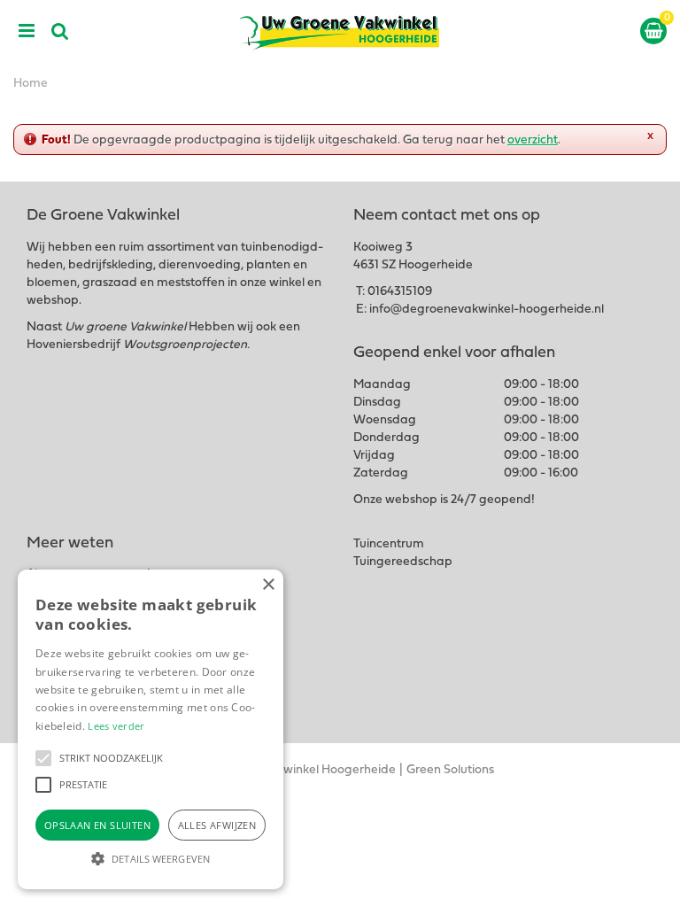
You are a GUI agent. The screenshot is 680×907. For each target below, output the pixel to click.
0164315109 (399, 292)
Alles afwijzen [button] (217, 825)
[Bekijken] (653, 31)
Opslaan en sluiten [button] (97, 825)
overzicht (532, 140)
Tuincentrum (388, 544)
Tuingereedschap (402, 562)
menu (26, 31)
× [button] (267, 585)
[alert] (150, 729)
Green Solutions (450, 770)
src (60, 31)
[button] (43, 758)
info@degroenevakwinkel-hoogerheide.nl (486, 309)
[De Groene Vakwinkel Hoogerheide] (339, 31)
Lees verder (116, 726)
